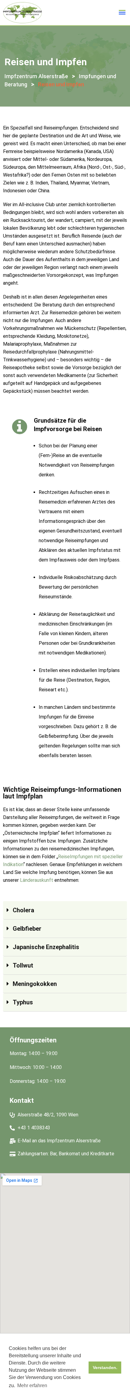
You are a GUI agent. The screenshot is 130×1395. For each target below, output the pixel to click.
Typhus (23, 1002)
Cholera (23, 910)
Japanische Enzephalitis (46, 947)
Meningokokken (35, 983)
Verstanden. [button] (105, 1367)
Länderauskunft (36, 880)
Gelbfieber (27, 928)
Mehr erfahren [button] (32, 1385)
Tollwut (23, 965)
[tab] (65, 910)
